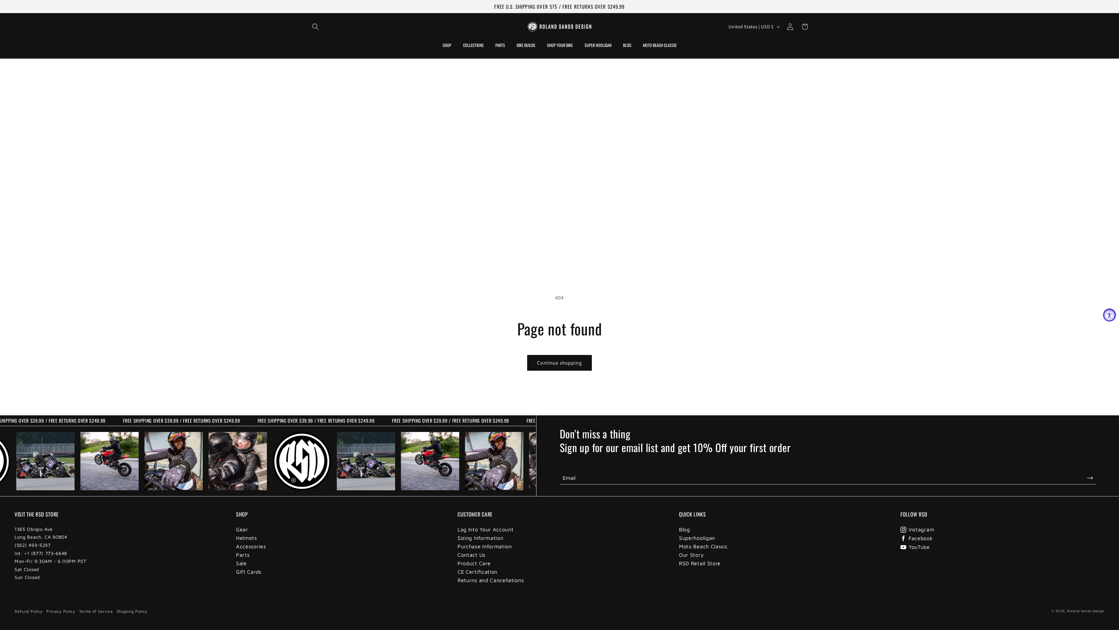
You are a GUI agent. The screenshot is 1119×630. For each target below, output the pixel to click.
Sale (241, 563)
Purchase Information (485, 546)
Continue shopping (559, 362)
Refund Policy (29, 611)
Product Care (474, 563)
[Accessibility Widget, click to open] (1109, 315)
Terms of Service (96, 611)
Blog (684, 529)
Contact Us (471, 555)
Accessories (251, 546)
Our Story (691, 555)
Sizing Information (480, 538)
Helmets (246, 538)
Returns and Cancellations (491, 580)
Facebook (921, 538)
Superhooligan (697, 538)
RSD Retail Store (700, 563)
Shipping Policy (132, 611)
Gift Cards (248, 572)
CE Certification (477, 572)
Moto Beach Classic (703, 546)
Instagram (921, 530)
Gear (242, 529)
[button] (315, 26)
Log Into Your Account (486, 529)
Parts (242, 555)
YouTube (919, 547)
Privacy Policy (60, 611)
